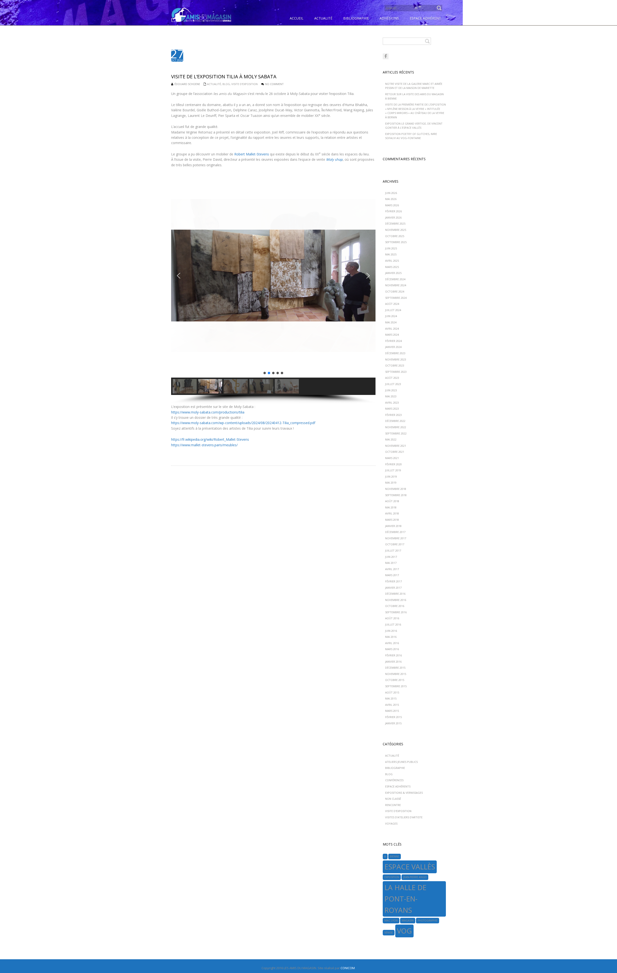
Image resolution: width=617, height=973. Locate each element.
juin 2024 (391, 316)
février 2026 (393, 211)
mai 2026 (390, 199)
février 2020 (393, 464)
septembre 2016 (396, 612)
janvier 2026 (393, 217)
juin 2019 (391, 476)
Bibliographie (395, 768)
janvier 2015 (393, 723)
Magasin (408, 920)
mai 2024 (390, 322)
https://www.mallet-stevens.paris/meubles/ (204, 445)
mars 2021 (392, 458)
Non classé (393, 798)
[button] (178, 276)
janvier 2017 (393, 587)
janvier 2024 (393, 347)
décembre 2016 (395, 593)
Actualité (214, 84)
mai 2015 (390, 698)
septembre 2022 (396, 433)
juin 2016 (391, 631)
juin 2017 (391, 557)
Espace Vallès (409, 867)
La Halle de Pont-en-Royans (405, 899)
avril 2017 (392, 569)
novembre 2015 (395, 674)
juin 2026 (391, 193)
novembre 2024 (395, 285)
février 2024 (393, 341)
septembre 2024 (396, 298)
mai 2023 (390, 396)
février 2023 (393, 415)
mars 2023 (392, 408)
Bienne (394, 856)
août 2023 (392, 378)
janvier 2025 (393, 273)
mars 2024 (392, 334)
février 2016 (393, 655)
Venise (388, 932)
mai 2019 (390, 482)
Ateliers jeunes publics (401, 762)
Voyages (391, 823)
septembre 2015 (396, 686)
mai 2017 (390, 563)
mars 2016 (392, 649)
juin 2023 (391, 390)
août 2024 (392, 304)
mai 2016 (390, 637)
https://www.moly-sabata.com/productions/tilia (207, 412)
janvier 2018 (393, 526)
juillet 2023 (393, 384)
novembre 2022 (395, 427)
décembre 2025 (395, 223)
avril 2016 (392, 643)
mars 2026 (392, 205)
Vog (404, 931)
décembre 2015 (395, 667)
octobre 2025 (394, 236)
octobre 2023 (394, 365)
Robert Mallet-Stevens (251, 154)
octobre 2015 (394, 680)
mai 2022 (390, 439)
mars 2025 (392, 267)
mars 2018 (392, 519)
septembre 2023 (396, 371)
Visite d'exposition (244, 84)
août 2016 (392, 618)
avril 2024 (392, 328)
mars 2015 (392, 711)
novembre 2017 (395, 538)
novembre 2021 (395, 445)
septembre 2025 (396, 242)
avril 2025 (392, 260)
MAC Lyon (391, 920)
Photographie (427, 920)
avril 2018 (392, 513)
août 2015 (392, 692)
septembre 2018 (396, 495)
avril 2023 (392, 402)
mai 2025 (390, 254)
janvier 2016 (393, 661)
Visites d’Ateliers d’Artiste (404, 817)
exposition (391, 877)
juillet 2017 (393, 550)
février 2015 (393, 717)
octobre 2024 (394, 291)
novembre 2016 (395, 600)
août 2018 (392, 501)
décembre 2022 (395, 421)
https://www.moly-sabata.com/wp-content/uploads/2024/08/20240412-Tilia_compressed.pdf (243, 422)
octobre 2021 (394, 451)
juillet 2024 (393, 310)
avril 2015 (392, 704)
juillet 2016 (393, 624)
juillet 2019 (393, 470)
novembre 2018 (395, 489)
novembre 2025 (395, 230)
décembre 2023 (395, 353)
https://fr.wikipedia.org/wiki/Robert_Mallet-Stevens (210, 439)
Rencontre (393, 805)
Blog (226, 84)
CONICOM (348, 968)
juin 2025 (391, 248)
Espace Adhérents (397, 786)
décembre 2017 (395, 532)
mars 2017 (392, 575)
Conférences (394, 780)
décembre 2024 (395, 279)
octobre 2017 (394, 544)
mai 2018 (390, 507)
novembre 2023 (395, 359)
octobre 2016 (394, 606)
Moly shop (334, 159)
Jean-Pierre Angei (415, 877)
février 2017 (393, 581)
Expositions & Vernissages (404, 792)
